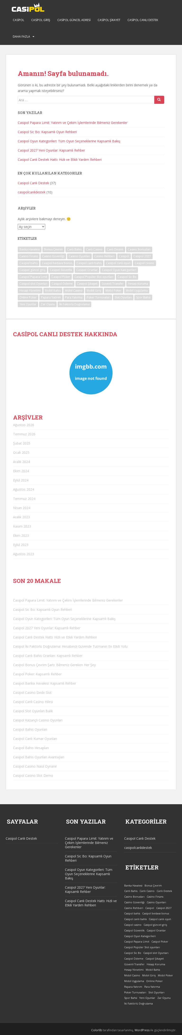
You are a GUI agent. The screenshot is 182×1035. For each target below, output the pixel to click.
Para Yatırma (73, 297)
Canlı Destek (115, 249)
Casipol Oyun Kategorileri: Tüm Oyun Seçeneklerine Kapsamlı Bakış (69, 141)
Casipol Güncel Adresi (74, 20)
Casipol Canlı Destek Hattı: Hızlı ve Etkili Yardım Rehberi (60, 159)
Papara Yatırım (51, 297)
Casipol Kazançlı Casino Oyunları (38, 720)
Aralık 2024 (21, 461)
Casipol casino (144, 263)
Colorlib (96, 1030)
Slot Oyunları (123, 297)
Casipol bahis (28, 263)
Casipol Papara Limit (33, 277)
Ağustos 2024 (23, 489)
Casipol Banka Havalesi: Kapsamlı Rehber (44, 683)
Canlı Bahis (74, 249)
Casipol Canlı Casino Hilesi (33, 701)
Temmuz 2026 (24, 434)
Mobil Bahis (53, 290)
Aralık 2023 (21, 517)
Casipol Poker (60, 277)
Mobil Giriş (94, 290)
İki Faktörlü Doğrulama (74, 304)
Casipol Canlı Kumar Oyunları (35, 738)
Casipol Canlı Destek (142, 20)
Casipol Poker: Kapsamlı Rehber (37, 674)
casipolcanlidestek (32, 192)
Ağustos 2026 (23, 425)
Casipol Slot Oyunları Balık (33, 711)
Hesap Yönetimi (30, 290)
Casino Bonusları (139, 249)
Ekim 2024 (21, 471)
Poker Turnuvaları (98, 297)
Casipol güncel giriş (32, 270)
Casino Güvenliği (53, 256)
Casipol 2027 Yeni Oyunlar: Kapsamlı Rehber (51, 150)
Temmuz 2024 (24, 498)
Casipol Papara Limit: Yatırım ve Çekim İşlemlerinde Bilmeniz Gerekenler (72, 122)
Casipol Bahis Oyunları (30, 729)
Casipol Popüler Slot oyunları (93, 277)
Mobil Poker (113, 290)
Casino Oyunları (79, 256)
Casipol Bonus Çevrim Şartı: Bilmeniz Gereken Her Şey (54, 665)
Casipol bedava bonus (57, 263)
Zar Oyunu (48, 304)
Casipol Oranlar (87, 270)
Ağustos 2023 (23, 554)
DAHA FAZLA (21, 37)
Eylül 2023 (20, 544)
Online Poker (28, 297)
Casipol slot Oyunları (33, 284)
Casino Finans (28, 256)
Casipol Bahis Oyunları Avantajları (38, 757)
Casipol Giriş (40, 20)
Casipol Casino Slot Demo (33, 775)
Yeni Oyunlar (27, 304)
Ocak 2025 (21, 452)
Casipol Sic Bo (127, 277)
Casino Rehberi (104, 256)
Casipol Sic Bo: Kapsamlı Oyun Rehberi (47, 132)
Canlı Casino (94, 249)
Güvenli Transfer (113, 284)
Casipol (18, 20)
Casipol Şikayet (109, 20)
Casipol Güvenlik (61, 270)
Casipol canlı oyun (118, 263)
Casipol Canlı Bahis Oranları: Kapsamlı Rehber (47, 655)
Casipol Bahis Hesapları (31, 748)
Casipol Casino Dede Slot (32, 692)
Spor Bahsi (143, 297)
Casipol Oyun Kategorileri (119, 270)
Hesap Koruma (138, 284)
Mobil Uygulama (137, 290)
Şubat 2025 (21, 443)
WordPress (142, 1030)
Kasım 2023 (22, 526)
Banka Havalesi (29, 249)
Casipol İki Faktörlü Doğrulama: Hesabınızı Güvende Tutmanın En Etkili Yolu (70, 646)
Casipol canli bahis (89, 263)
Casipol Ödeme (62, 284)
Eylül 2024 (20, 480)
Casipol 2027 (142, 256)
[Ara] (159, 100)
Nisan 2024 (21, 508)
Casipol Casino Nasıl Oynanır (35, 766)
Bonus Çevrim (53, 249)
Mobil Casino (73, 290)
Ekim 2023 (21, 535)
